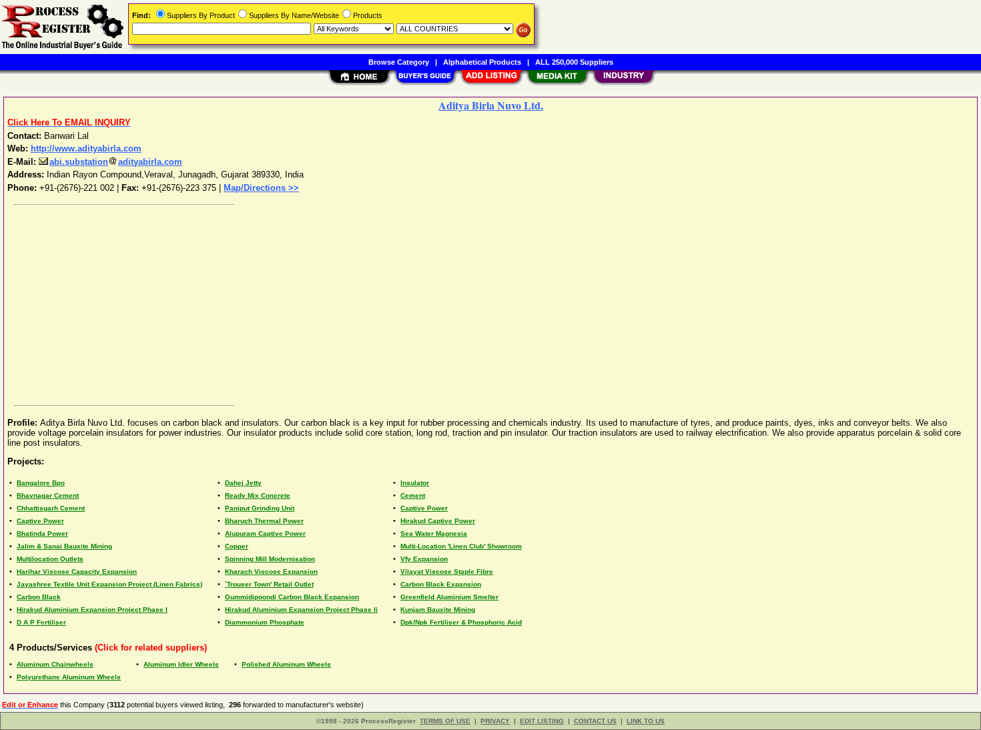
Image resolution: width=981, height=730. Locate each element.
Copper (236, 546)
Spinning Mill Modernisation (270, 559)
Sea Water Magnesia (433, 533)
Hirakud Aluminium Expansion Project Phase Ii (301, 609)
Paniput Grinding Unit (259, 508)
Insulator (414, 482)
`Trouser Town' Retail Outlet (269, 584)
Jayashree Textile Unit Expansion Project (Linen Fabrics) (109, 584)
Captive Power (424, 508)
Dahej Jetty (243, 482)
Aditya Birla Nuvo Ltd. (490, 105)
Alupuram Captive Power (265, 533)
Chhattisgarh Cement (51, 508)
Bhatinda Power (42, 533)
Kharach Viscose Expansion (271, 571)
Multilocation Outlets (50, 559)
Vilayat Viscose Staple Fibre (446, 571)
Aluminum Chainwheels (55, 664)
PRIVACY (495, 721)
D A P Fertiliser (41, 622)
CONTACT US (595, 721)
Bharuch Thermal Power (264, 520)
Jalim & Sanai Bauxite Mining (64, 546)
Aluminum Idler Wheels (181, 664)
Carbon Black (39, 597)
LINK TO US (646, 721)
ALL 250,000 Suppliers (574, 62)
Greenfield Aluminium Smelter (449, 597)
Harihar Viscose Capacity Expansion (77, 571)
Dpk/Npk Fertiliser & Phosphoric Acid (461, 622)
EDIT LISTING (542, 721)
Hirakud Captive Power (437, 520)
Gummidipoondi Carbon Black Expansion (292, 597)
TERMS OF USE (445, 721)
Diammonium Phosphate (264, 622)
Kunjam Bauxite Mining (437, 609)
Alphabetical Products (482, 62)
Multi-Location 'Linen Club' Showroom (461, 546)
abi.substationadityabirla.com (115, 162)
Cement (412, 495)
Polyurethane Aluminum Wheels (69, 677)
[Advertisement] (409, 301)
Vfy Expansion (424, 559)
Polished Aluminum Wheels (286, 664)
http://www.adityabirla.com (86, 148)
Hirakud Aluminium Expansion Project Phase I (92, 609)
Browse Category (398, 62)
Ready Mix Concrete (257, 495)
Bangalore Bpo (41, 482)
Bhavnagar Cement (48, 495)
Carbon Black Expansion (440, 584)
